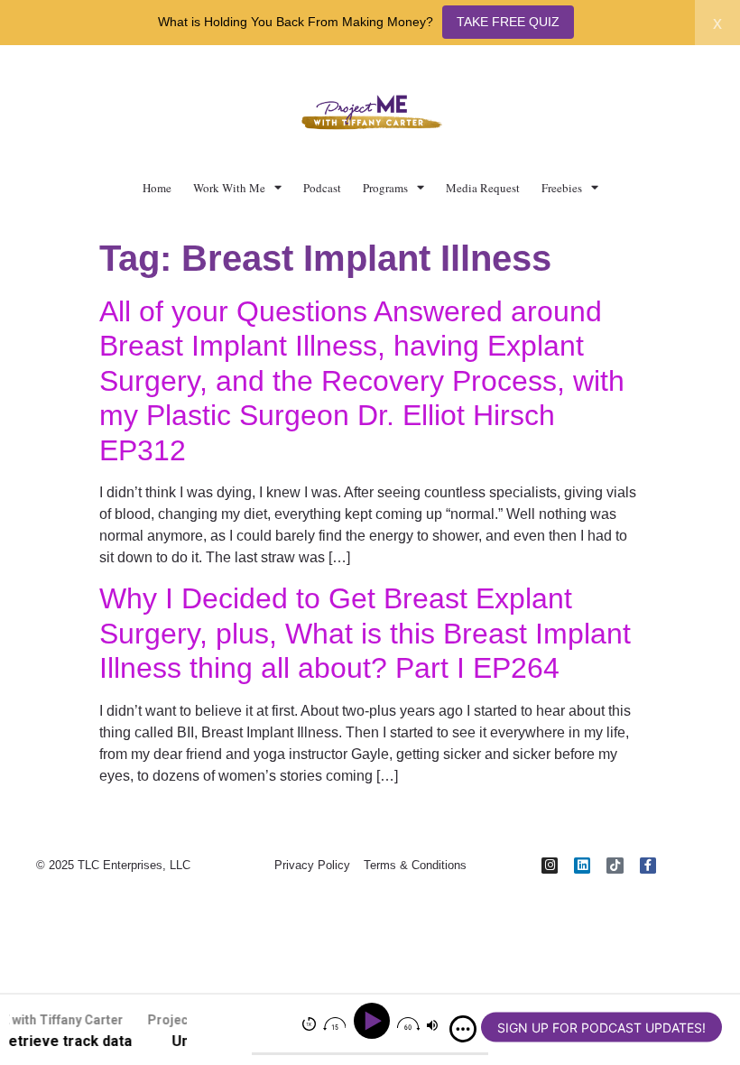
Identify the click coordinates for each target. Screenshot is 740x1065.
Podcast (322, 188)
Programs (385, 188)
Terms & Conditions (415, 865)
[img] (462, 1028)
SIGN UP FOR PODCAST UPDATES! (601, 1027)
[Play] (374, 1021)
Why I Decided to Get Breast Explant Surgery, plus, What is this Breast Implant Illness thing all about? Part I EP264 (365, 633)
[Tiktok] (614, 865)
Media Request (483, 188)
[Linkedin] (582, 865)
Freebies (561, 188)
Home (157, 188)
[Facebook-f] (648, 865)
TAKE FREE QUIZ (508, 21)
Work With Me (229, 188)
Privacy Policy (312, 865)
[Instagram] (549, 865)
